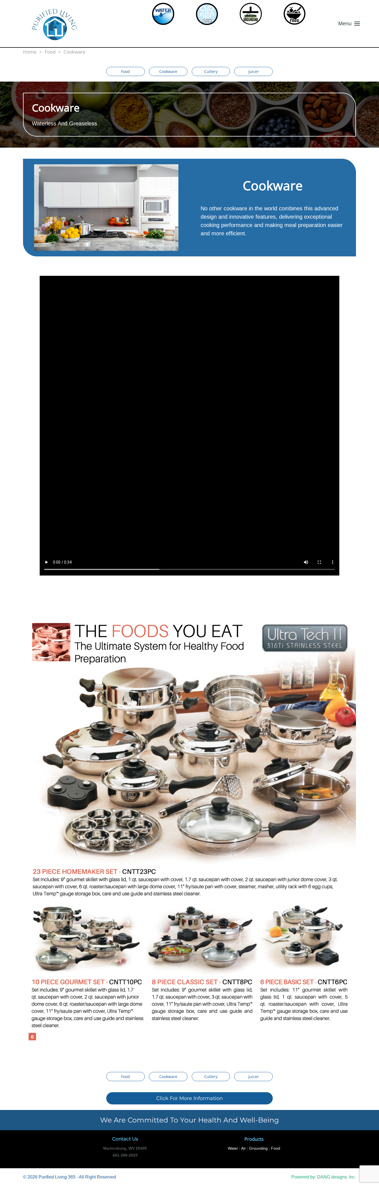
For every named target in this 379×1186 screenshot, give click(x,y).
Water (168, 14)
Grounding (256, 14)
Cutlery (211, 71)
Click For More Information (189, 1098)
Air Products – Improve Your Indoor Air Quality (212, 14)
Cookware (168, 71)
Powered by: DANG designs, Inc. (323, 1177)
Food (300, 14)
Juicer (253, 71)
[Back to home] (74, 23)
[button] (349, 23)
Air (243, 1148)
